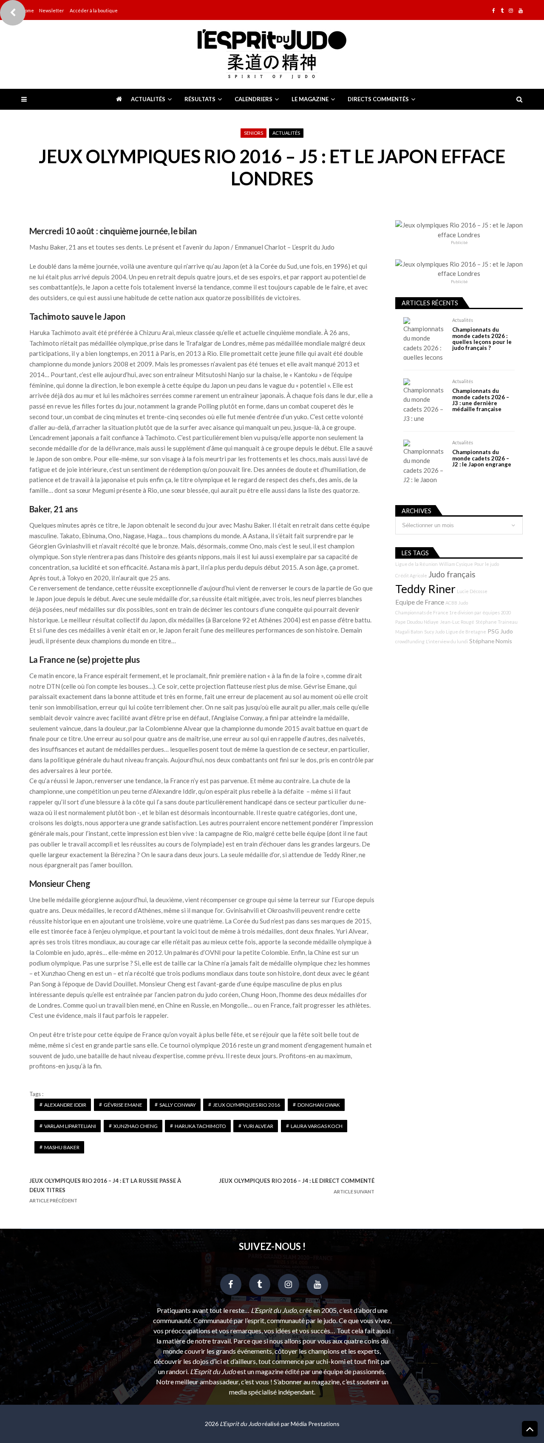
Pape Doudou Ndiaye (417, 622)
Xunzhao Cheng (135, 1126)
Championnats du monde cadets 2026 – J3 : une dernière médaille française (480, 400)
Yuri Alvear (258, 1126)
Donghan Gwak (319, 1105)
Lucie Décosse (472, 591)
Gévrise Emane (123, 1105)
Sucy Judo (434, 631)
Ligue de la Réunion (416, 564)
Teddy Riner (425, 589)
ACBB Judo (456, 602)
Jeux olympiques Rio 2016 (246, 1105)
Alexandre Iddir (65, 1105)
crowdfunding (410, 641)
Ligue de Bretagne (466, 631)
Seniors (253, 133)
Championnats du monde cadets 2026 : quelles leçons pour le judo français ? (482, 339)
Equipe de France (419, 602)
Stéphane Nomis (490, 641)
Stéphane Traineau (497, 622)
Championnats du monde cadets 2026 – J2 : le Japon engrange (481, 458)
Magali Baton (409, 631)
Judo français (452, 574)
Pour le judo (486, 564)
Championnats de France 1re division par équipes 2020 (453, 612)
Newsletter (51, 10)
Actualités (148, 99)
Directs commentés (378, 99)
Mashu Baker (61, 1147)
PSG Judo (500, 631)
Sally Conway (177, 1105)
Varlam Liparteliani (70, 1126)
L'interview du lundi (447, 641)
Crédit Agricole (411, 575)
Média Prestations (315, 1423)
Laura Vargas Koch (317, 1126)
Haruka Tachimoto (200, 1126)
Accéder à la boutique (94, 10)
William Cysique (456, 564)
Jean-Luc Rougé (457, 622)
